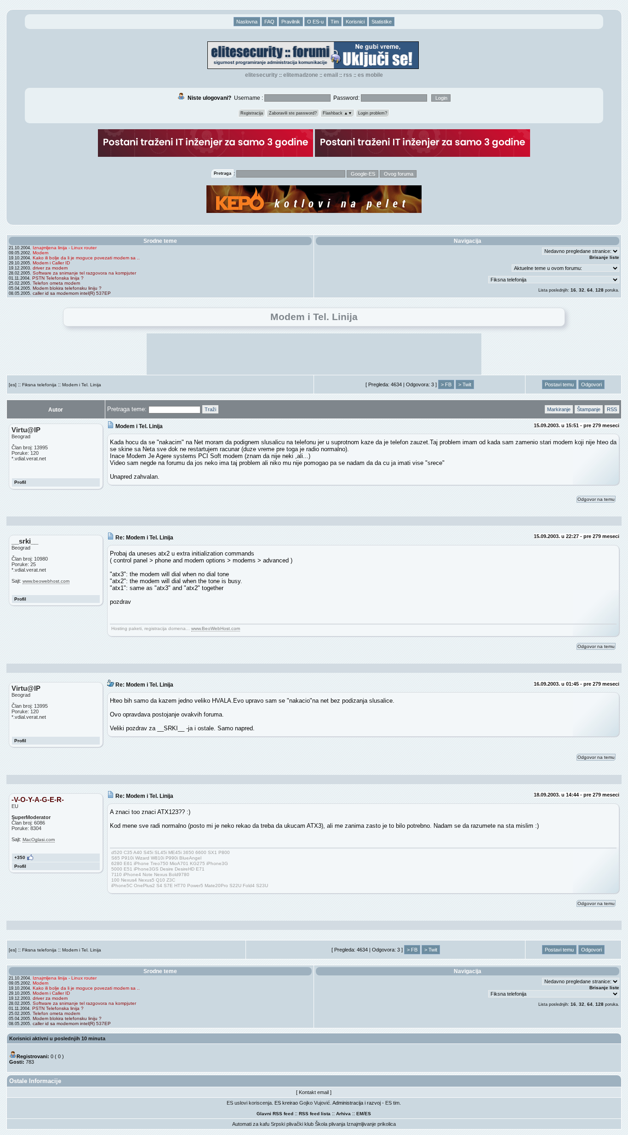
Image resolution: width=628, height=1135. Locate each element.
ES (368, 1113)
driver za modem (50, 267)
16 (573, 289)
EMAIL (331, 75)
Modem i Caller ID (51, 262)
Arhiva (343, 1113)
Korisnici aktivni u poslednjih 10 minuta (57, 1038)
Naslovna (246, 21)
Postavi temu (559, 384)
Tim (335, 21)
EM (359, 1113)
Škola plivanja (330, 1124)
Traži (210, 409)
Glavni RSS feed (275, 1113)
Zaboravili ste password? (293, 113)
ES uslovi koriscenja (249, 1103)
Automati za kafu (250, 1124)
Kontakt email (314, 1092)
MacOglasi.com (39, 839)
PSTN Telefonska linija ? (58, 278)
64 (590, 289)
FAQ (269, 21)
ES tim (392, 1103)
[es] (13, 384)
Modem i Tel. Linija (81, 384)
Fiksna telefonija (39, 384)
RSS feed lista (315, 1113)
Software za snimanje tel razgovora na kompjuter (84, 272)
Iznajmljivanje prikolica (371, 1124)
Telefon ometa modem (56, 283)
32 (581, 289)
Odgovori (591, 384)
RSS (347, 75)
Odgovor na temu (596, 499)
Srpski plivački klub (292, 1124)
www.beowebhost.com (46, 581)
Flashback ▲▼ (337, 113)
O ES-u (315, 21)
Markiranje (559, 409)
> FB (446, 384)
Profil (20, 482)
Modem (40, 252)
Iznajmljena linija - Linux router (65, 247)
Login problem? (372, 113)
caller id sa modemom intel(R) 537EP (72, 293)
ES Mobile (370, 75)
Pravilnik (290, 21)
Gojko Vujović (314, 1103)
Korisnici (355, 21)
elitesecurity (261, 75)
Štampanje (588, 409)
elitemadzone (300, 75)
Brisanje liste (604, 257)
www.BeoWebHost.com (215, 628)
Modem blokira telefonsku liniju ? (67, 288)
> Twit (464, 384)
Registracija (251, 113)
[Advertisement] (314, 354)
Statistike (381, 21)
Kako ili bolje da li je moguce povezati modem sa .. (86, 257)
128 (599, 289)
